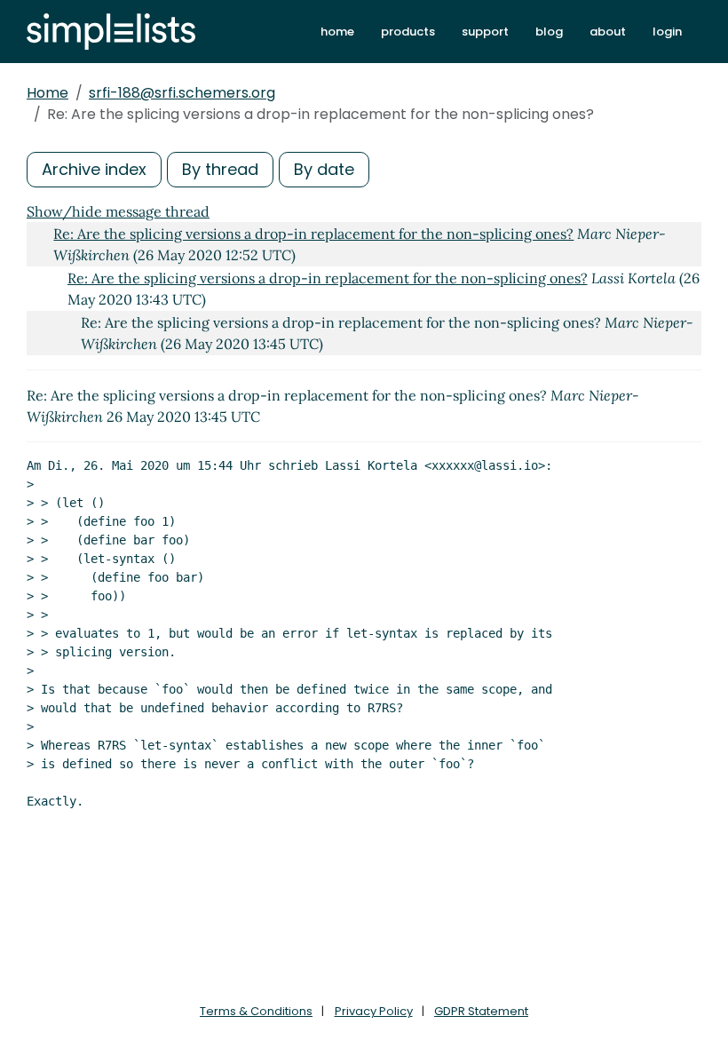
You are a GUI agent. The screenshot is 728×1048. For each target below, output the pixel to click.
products (408, 31)
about (608, 31)
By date (324, 169)
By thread (220, 169)
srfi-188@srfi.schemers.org (182, 93)
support (485, 31)
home (337, 31)
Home (47, 93)
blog (549, 31)
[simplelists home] (111, 31)
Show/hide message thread (118, 211)
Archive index (94, 169)
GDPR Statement (481, 1011)
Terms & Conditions (256, 1011)
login (667, 31)
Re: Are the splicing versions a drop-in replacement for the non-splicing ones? (313, 233)
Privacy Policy (374, 1011)
